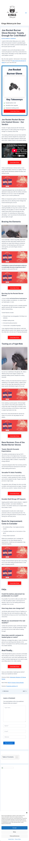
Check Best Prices (14, 111)
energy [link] (3, 461)
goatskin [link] (25, 305)
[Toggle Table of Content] (16, 757)
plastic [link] (7, 511)
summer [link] (12, 403)
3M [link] (11, 307)
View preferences (14, 836)
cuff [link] (12, 484)
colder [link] (17, 661)
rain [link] (7, 625)
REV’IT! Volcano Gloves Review (16, 682)
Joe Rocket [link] (14, 69)
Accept (15, 828)
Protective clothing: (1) (12, 686)
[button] (27, 812)
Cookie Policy (11, 839)
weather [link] (19, 241)
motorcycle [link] (4, 51)
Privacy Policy (18, 839)
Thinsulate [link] (15, 307)
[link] (6, 51)
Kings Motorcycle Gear (11, 23)
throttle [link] (20, 406)
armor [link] (15, 511)
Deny (14, 832)
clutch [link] (19, 477)
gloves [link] (25, 44)
